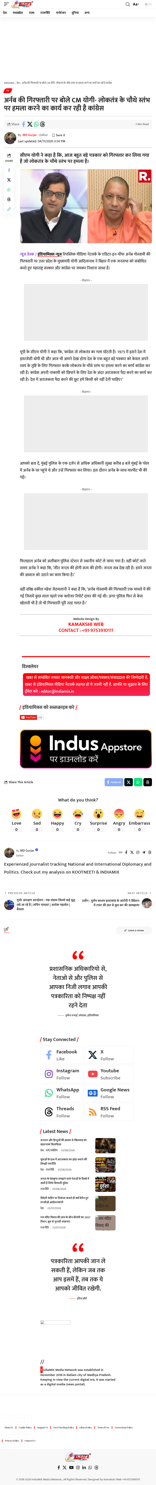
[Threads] (150, 853)
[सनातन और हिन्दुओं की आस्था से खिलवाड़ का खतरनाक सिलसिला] (105, 1145)
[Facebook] (126, 853)
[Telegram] (144, 853)
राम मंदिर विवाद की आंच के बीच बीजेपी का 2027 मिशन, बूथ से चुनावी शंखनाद (65, 1219)
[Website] (120, 853)
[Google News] (109, 1093)
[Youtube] (109, 1074)
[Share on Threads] (42, 124)
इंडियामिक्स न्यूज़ (50, 254)
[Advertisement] (78, 47)
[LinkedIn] (84, 1467)
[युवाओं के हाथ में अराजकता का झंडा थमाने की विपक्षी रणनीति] (105, 1165)
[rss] (109, 1112)
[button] (7, 4)
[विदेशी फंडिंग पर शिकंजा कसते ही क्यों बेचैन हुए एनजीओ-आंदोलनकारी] (105, 1203)
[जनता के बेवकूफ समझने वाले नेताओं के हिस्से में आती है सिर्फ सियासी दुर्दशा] (105, 1184)
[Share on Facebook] (23, 124)
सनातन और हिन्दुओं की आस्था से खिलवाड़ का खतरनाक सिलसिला (63, 1142)
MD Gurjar (30, 135)
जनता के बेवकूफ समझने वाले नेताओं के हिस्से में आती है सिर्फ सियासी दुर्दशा (64, 1180)
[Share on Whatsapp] (36, 124)
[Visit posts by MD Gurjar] (9, 853)
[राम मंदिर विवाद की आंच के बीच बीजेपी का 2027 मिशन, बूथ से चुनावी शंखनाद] (105, 1222)
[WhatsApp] (61, 1093)
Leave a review (136, 930)
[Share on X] (30, 124)
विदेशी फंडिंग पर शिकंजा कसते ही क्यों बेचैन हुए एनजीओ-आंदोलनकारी (64, 1200)
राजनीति (50, 1169)
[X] (132, 853)
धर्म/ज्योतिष (51, 1150)
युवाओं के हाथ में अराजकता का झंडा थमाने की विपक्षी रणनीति (63, 1161)
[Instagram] (138, 853)
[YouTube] (71, 1467)
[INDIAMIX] (22, 4)
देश (7, 90)
